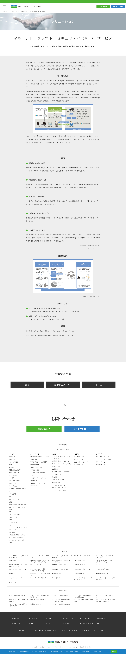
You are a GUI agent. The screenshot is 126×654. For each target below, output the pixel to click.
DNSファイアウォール (15, 480)
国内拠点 (82, 647)
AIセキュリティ (78, 464)
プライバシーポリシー (53, 647)
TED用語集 (66, 623)
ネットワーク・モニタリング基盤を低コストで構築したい (105, 600)
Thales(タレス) (56, 578)
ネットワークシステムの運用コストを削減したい (18, 605)
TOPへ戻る (63, 405)
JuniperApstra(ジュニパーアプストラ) (39, 556)
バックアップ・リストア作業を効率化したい (18, 600)
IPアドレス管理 (34, 470)
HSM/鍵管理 (12, 494)
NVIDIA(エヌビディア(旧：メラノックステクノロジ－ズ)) (40, 570)
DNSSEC (11, 491)
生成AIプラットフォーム (81, 462)
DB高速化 (55, 469)
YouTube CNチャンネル (34, 630)
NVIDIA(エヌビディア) (102, 569)
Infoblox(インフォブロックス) (17, 569)
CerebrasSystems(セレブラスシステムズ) (105, 556)
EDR (10, 511)
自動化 (10, 502)
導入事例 (48, 618)
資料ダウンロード (118, 6)
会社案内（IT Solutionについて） (81, 630)
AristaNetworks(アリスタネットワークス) (62, 556)
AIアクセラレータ (79, 456)
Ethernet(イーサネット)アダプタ (39, 456)
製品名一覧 (15, 618)
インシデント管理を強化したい (61, 595)
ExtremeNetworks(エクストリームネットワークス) (18, 565)
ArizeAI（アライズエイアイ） (82, 556)
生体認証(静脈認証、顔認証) (17, 535)
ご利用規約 (42, 647)
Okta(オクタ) (12, 573)
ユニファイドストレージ (59, 490)
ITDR (10, 543)
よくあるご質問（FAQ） (87, 623)
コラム (98, 385)
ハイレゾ (98, 564)
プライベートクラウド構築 (103, 459)
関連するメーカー (63, 385)
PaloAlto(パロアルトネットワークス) (40, 574)
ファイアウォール (14, 483)
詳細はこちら (97, 651)
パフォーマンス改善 (36, 467)
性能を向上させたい (36, 604)
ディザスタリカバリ (58, 479)
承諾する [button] (114, 651)
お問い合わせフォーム (51, 331)
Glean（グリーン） (79, 564)
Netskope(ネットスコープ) (60, 569)
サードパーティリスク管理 (16, 540)
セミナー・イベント (69, 618)
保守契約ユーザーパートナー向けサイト (56, 630)
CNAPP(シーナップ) (14, 517)
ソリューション (33, 618)
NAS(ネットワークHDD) (59, 487)
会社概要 (34, 647)
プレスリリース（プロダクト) (69, 647)
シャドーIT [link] (85, 66)
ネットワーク (34, 454)
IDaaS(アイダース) (14, 514)
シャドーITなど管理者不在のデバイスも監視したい (83, 596)
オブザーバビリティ (102, 464)
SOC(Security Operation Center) (18, 504)
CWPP (10, 525)
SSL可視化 (12, 456)
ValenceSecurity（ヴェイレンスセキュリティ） (83, 578)
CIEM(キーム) (13, 522)
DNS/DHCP (33, 486)
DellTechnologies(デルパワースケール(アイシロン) (62, 561)
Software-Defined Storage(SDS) (61, 463)
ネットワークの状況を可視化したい (105, 596)
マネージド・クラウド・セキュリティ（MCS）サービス (32, 11)
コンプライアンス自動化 (16, 537)
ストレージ (56, 454)
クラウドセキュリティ (15, 472)
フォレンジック (13, 459)
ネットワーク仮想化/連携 (37, 472)
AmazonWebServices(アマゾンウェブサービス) (18, 556)
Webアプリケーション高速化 (38, 462)
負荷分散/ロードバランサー (38, 483)
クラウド (99, 454)
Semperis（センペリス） (16, 578)
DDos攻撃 (11, 478)
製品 (27, 385)
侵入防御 (11, 467)
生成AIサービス (78, 459)
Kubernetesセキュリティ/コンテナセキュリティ (18, 528)
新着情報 (21, 630)
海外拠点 (89, 647)
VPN (10, 496)
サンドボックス (13, 486)
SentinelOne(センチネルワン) (39, 578)
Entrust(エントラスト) (80, 560)
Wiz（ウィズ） (13, 582)
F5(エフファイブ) (35, 564)
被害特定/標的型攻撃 (15, 470)
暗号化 (10, 464)
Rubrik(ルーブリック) (102, 573)
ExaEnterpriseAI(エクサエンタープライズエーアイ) (105, 561)
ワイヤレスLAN (34, 480)
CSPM (10, 519)
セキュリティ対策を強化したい (61, 604)
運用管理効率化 (34, 464)
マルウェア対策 (13, 462)
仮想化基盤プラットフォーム (60, 461)
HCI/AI (76, 454)
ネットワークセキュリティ (38, 478)
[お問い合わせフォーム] (63, 346)
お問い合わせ (103, 6)
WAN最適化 (33, 459)
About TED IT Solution (100, 630)
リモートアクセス (14, 499)
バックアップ (56, 466)
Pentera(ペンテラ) (57, 573)
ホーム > (5, 11)
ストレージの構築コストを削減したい (83, 600)
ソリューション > (12, 11)
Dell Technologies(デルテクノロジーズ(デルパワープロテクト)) (39, 561)
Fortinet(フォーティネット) (60, 564)
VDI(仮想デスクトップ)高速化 (61, 471)
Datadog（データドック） (16, 560)
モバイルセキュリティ (102, 456)
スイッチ (33, 475)
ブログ (99, 623)
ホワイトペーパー (85, 618)
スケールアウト (56, 474)
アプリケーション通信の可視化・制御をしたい (40, 596)
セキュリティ (13, 454)
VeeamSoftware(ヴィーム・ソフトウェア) (105, 578)
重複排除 (54, 477)
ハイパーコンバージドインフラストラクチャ (62, 457)
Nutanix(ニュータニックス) (82, 569)
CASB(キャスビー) (14, 475)
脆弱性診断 (12, 532)
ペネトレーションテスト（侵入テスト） (18, 508)
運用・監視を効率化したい (38, 599)
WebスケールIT (56, 482)
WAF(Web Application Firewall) (17, 488)
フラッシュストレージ (58, 485)
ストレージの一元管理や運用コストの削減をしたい (62, 600)
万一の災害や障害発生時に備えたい (18, 596)
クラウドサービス (101, 462)
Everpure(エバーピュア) (81, 573)
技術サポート (33, 623)
